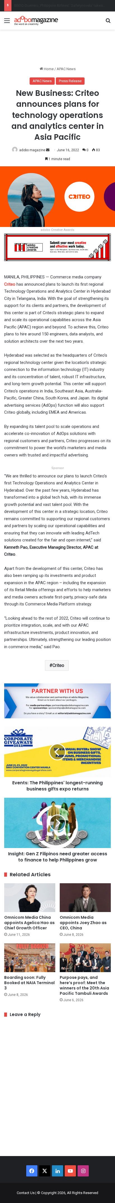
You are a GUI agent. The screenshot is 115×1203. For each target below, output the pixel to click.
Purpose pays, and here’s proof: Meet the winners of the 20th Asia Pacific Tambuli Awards (84, 985)
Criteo (58, 665)
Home (48, 69)
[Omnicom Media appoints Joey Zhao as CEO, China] (85, 897)
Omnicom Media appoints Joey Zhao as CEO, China (83, 923)
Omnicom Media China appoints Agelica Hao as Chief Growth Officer (29, 923)
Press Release (70, 81)
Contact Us (26, 1193)
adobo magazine (32, 150)
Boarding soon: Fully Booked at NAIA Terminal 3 (29, 983)
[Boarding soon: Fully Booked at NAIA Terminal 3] (29, 957)
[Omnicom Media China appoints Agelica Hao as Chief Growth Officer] (29, 897)
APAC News (66, 69)
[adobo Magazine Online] (36, 20)
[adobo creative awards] (57, 247)
